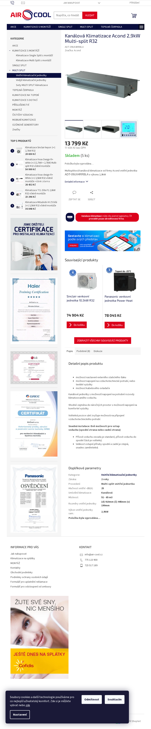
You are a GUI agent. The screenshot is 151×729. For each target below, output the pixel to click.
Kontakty (15, 568)
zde (28, 705)
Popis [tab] (70, 351)
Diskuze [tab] (98, 351)
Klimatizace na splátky (22, 558)
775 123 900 (91, 560)
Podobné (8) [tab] (83, 351)
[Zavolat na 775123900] (15, 2)
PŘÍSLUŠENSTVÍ (20, 105)
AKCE (15, 46)
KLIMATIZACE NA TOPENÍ (25, 95)
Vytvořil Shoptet (132, 721)
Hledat (89, 15)
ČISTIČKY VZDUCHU (22, 115)
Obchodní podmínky (21, 572)
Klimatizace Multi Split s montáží (33, 60)
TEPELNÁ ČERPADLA (23, 90)
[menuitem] (13, 27)
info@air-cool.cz (94, 554)
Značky (16, 129)
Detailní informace (75, 182)
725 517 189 (91, 565)
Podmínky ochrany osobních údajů (29, 577)
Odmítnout (91, 699)
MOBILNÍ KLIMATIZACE (24, 120)
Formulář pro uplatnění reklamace (29, 582)
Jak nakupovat (71, 3)
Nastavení (20, 715)
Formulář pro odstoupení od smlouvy (30, 587)
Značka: (73, 50)
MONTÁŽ (17, 110)
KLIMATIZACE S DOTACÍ (24, 100)
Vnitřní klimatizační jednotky (31, 75)
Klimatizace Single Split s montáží (34, 55)
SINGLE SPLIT (19, 65)
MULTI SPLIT (18, 70)
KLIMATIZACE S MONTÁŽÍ (25, 51)
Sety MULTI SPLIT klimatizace (32, 85)
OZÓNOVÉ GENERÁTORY (25, 125)
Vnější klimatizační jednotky (31, 80)
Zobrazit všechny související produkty (102, 340)
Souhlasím (115, 699)
